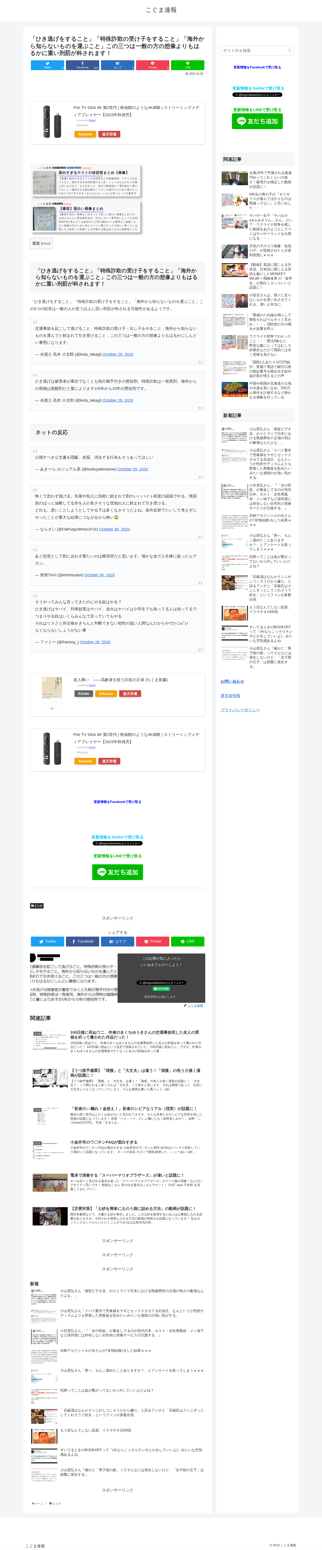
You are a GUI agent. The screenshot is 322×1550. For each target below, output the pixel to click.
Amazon (85, 134)
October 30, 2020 (114, 529)
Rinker (92, 120)
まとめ (38, 905)
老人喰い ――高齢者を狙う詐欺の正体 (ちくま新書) (120, 680)
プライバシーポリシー (240, 710)
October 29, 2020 (118, 354)
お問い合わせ (232, 681)
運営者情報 (230, 696)
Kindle (83, 694)
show (46, 243)
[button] (290, 50)
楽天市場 (109, 134)
